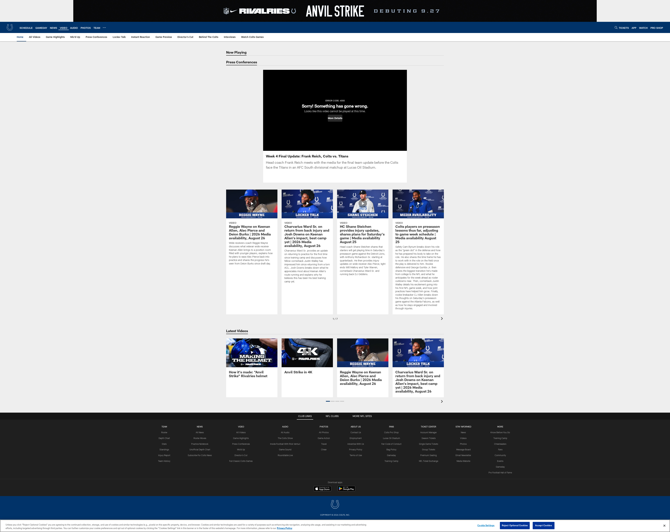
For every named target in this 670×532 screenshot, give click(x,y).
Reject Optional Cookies (515, 525)
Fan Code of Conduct (391, 444)
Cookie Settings (485, 525)
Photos (324, 426)
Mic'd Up (241, 449)
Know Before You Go (500, 432)
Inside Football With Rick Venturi (285, 444)
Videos (463, 438)
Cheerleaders (500, 444)
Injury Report (164, 455)
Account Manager (428, 432)
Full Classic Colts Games (241, 461)
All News (200, 432)
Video (241, 426)
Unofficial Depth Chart (199, 449)
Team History (164, 461)
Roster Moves (199, 438)
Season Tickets (429, 438)
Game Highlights (241, 438)
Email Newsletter (463, 455)
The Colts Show (285, 438)
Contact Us (356, 432)
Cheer (324, 449)
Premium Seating (428, 455)
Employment (356, 438)
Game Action (324, 438)
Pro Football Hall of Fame (500, 472)
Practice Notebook (199, 444)
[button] (335, 118)
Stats (164, 444)
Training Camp (391, 461)
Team (164, 426)
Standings (164, 449)
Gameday (391, 455)
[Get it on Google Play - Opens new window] (346, 490)
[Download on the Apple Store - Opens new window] (322, 489)
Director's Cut (240, 455)
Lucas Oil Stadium (391, 438)
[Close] (664, 525)
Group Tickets (428, 449)
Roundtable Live (285, 455)
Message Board (463, 449)
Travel (324, 444)
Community (500, 455)
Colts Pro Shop (391, 432)
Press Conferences (241, 444)
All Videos (241, 432)
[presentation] (442, 319)
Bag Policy (391, 449)
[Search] (616, 27)
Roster (164, 432)
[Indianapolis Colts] (335, 505)
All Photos (324, 432)
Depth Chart (164, 438)
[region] (335, 526)
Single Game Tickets (428, 444)
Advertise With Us (355, 444)
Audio (285, 426)
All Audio (285, 432)
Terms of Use (356, 455)
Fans (500, 449)
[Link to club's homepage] (10, 27)
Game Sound (285, 449)
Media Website (463, 461)
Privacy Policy (355, 449)
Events (500, 461)
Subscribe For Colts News (200, 455)
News (200, 426)
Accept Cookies (543, 525)
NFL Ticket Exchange (428, 461)
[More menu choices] (104, 27)
